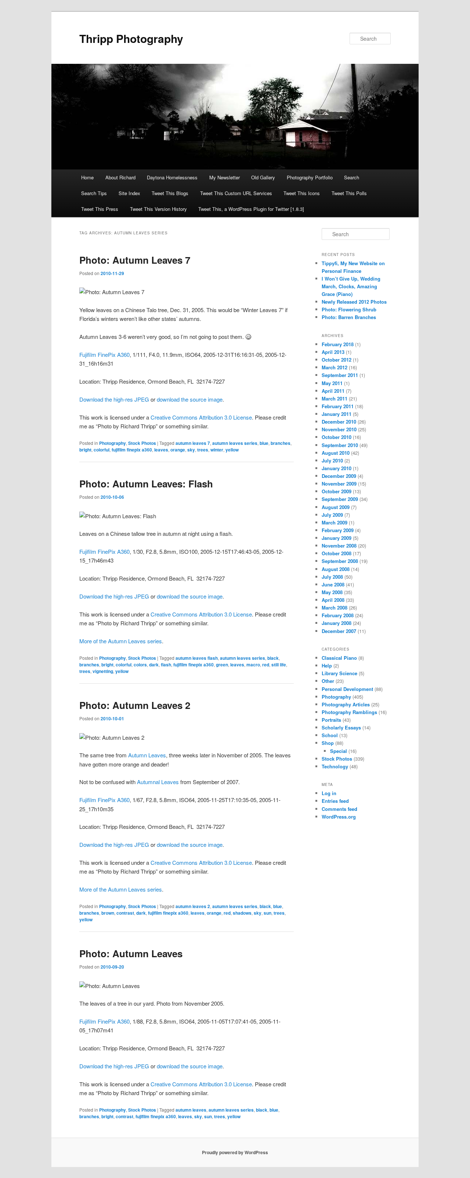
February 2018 (338, 344)
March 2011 (334, 398)
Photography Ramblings (349, 712)
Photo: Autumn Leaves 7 (134, 260)
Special (338, 750)
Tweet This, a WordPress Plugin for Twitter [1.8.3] (251, 208)
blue (264, 443)
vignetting (103, 671)
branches (280, 443)
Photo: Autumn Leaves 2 (134, 705)
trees (202, 449)
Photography (112, 443)
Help (327, 665)
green (222, 664)
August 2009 (336, 507)
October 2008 (336, 553)
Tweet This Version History (158, 208)
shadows (242, 913)
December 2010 (339, 421)
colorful (101, 449)
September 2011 (340, 375)
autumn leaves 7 (193, 443)
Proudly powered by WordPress (235, 1152)
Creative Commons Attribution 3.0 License (201, 417)
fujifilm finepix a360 (132, 449)
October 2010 (336, 436)
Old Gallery (263, 177)
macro (253, 664)
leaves (161, 449)
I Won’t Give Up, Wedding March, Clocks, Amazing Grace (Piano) (351, 286)
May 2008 (332, 592)
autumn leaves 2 (193, 906)
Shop (328, 742)
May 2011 (332, 383)
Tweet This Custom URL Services (236, 193)
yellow (232, 449)
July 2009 (332, 514)
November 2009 (339, 483)
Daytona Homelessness (172, 177)
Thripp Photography (131, 38)
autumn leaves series (234, 443)
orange (177, 449)
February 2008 (338, 615)
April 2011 (333, 390)
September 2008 (340, 560)
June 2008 (333, 584)
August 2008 (336, 569)
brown (107, 913)
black (273, 658)
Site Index (129, 193)
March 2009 (334, 522)
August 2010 (336, 452)
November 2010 (339, 429)
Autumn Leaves (147, 755)
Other (328, 680)
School (330, 735)
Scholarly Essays (341, 727)
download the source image (190, 399)
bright (85, 449)
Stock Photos (142, 443)
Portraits (331, 719)
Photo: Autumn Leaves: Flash (146, 483)
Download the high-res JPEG (114, 399)
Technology (335, 766)
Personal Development (347, 688)
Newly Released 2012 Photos (354, 301)
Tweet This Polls (349, 193)
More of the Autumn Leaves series (120, 641)
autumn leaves (191, 1109)
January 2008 (336, 622)
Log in (329, 793)
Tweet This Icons (301, 193)
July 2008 (332, 576)
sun (267, 913)
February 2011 (338, 406)
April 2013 (333, 351)
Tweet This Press (99, 208)
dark (154, 664)
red (265, 664)
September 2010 (340, 445)
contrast (125, 913)
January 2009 (336, 537)
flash (166, 664)
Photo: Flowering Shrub (349, 309)
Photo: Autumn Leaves (130, 953)
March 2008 (334, 607)
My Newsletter (224, 177)
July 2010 (332, 460)
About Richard (120, 177)
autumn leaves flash (197, 658)
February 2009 (338, 530)
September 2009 (340, 498)
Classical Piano (339, 657)
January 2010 (336, 468)
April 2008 (333, 599)
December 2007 (339, 631)
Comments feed (339, 808)
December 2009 (339, 475)
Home (87, 177)
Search (351, 177)
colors (140, 664)
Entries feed (335, 800)
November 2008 (339, 545)
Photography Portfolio (310, 177)
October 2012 (336, 359)
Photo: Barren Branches (349, 317)
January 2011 (336, 413)
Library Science (339, 673)
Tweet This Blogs (170, 193)
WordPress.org (339, 816)
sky (191, 449)
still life (278, 664)
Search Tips (94, 193)
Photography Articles (346, 704)
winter (216, 449)
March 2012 (334, 367)
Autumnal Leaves (158, 782)
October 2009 (336, 491)
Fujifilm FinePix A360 (104, 354)
